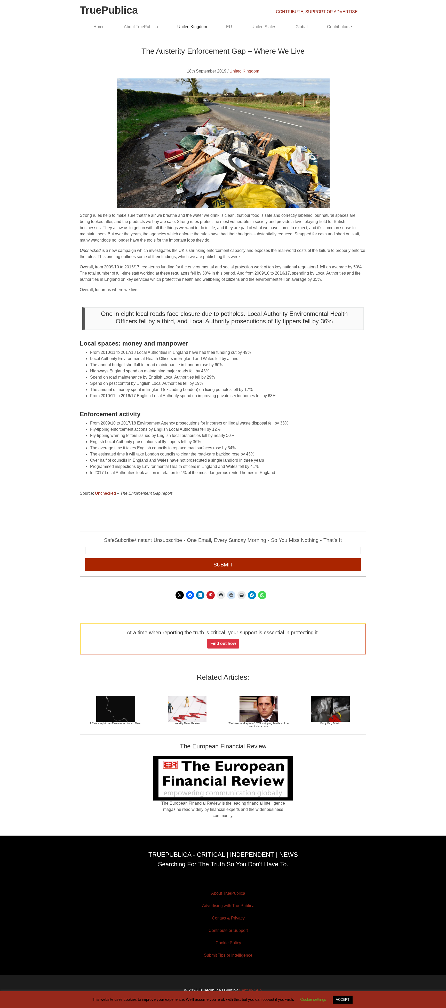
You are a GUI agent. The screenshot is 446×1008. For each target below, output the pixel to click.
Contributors (338, 27)
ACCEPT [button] (342, 1000)
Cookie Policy (228, 943)
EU (229, 27)
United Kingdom (192, 27)
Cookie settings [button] (313, 999)
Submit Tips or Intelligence (228, 955)
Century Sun (250, 990)
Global (302, 27)
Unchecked (105, 493)
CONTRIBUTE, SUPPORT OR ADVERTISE (317, 12)
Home (99, 27)
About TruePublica (141, 27)
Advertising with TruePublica (228, 905)
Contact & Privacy (228, 918)
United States (263, 27)
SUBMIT (223, 564)
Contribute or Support (228, 930)
